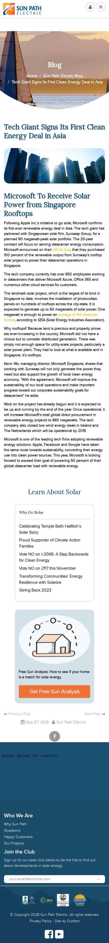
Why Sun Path (15, 824)
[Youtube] (59, 934)
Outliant (73, 921)
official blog (62, 249)
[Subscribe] (98, 879)
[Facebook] (49, 934)
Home (31, 76)
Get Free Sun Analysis (55, 691)
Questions (12, 830)
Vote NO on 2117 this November (47, 568)
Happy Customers (18, 837)
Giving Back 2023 (35, 590)
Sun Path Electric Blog (63, 76)
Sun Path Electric (54, 914)
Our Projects (14, 843)
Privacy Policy (41, 921)
